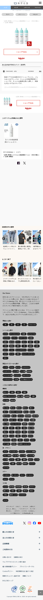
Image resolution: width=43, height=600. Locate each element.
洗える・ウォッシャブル (9, 396)
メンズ (5, 7)
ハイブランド (6, 440)
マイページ (37, 7)
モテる (24, 436)
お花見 (31, 338)
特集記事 (35, 14)
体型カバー (31, 432)
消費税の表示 (18, 557)
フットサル (31, 350)
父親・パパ (6, 490)
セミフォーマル (32, 334)
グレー (22, 475)
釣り (5, 358)
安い (20, 440)
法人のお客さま (8, 537)
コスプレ (5, 500)
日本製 (18, 432)
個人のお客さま (8, 532)
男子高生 (11, 486)
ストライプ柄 (30, 455)
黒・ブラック (15, 475)
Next (39, 238)
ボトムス (18, 367)
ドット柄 (5, 459)
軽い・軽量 (6, 424)
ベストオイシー (23, 509)
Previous (3, 238)
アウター (11, 367)
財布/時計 (29, 371)
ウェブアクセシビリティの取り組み (14, 562)
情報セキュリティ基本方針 (11, 576)
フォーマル (6, 467)
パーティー (14, 338)
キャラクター (22, 494)
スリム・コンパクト (15, 424)
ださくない (21, 416)
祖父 (13, 490)
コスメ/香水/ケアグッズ (26, 379)
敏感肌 (5, 436)
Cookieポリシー (8, 571)
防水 (18, 392)
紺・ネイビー (29, 475)
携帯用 (24, 424)
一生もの (14, 440)
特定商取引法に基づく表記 (24, 571)
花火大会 (11, 342)
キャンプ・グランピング (28, 354)
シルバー (5, 479)
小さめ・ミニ (12, 420)
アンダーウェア (7, 371)
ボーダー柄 (15, 455)
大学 (5, 346)
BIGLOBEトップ (8, 581)
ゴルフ (5, 354)
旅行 (30, 342)
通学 (18, 346)
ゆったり (26, 420)
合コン (24, 342)
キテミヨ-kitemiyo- (8, 152)
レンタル (11, 436)
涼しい (5, 412)
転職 (24, 334)
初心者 (25, 486)
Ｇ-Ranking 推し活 (27, 513)
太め (20, 420)
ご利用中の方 (8, 549)
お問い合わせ (7, 557)
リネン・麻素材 (7, 455)
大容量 (32, 420)
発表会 (11, 346)
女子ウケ (30, 436)
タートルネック (13, 451)
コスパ (32, 440)
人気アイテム (21, 14)
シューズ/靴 (16, 371)
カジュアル (6, 463)
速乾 (24, 392)
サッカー (11, 354)
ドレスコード (6, 338)
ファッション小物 (7, 375)
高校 (37, 342)
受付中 (7, 14)
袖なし (5, 432)
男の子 (25, 490)
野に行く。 (9, 511)
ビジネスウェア (26, 367)
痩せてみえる (6, 416)
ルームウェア (17, 375)
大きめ (5, 420)
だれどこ (18, 506)
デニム (5, 451)
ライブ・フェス (23, 338)
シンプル (37, 459)
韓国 (24, 432)
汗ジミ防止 (6, 400)
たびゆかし (31, 511)
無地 (24, 459)
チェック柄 (23, 455)
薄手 (12, 428)
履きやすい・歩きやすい (15, 412)
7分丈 (11, 432)
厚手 (5, 428)
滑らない (13, 407)
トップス (5, 367)
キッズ (16, 7)
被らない (32, 412)
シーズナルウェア (7, 379)
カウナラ (17, 511)
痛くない (14, 416)
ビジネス (5, 334)
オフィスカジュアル (14, 334)
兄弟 (19, 490)
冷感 (12, 392)
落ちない (26, 412)
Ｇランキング (10, 506)
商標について (27, 576)
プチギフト (32, 486)
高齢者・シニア (13, 494)
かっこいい (32, 463)
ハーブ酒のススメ (15, 513)
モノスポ (32, 509)
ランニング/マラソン (21, 350)
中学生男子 (18, 486)
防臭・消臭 (20, 396)
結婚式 (30, 346)
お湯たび (32, 506)
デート (18, 342)
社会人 (31, 490)
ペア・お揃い (6, 444)
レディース (27, 7)
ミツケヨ (24, 511)
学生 (5, 494)
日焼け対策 (35, 416)
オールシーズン (32, 324)
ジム (12, 350)
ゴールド (11, 479)
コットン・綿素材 (30, 451)
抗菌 (33, 396)
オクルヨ (25, 506)
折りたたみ (31, 424)
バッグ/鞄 (22, 371)
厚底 (18, 436)
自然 (13, 463)
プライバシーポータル (27, 566)
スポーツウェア (26, 375)
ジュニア (5, 486)
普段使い (25, 463)
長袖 (24, 428)
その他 (16, 379)
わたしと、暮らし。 (11, 509)
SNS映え (14, 444)
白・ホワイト (6, 475)
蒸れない (19, 407)
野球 (18, 354)
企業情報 (6, 543)
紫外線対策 (28, 416)
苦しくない (6, 407)
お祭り (5, 342)
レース (11, 459)
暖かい (31, 407)
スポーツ (5, 350)
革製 (18, 459)
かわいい (30, 459)
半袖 (18, 428)
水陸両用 (27, 396)
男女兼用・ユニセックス (24, 444)
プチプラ (26, 440)
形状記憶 (13, 400)
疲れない (25, 407)
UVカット (5, 392)
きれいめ (19, 463)
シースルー (22, 451)
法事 (37, 346)
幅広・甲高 (31, 428)
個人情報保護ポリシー (10, 566)
